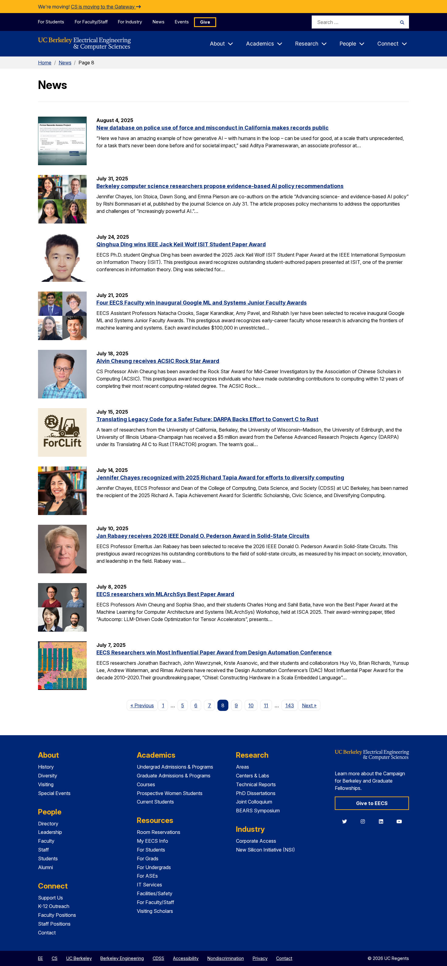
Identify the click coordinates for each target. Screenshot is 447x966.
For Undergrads (154, 867)
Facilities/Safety (154, 893)
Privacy (260, 958)
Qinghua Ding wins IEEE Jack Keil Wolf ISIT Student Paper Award (181, 244)
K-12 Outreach (53, 906)
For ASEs (147, 876)
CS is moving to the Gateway (103, 7)
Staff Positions (54, 924)
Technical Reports (256, 784)
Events (182, 21)
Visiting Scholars (155, 911)
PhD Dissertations (255, 793)
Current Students (155, 802)
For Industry (130, 21)
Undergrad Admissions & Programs (175, 767)
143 (290, 705)
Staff (43, 850)
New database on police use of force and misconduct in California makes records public (212, 128)
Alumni (45, 867)
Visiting (46, 784)
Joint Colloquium (254, 802)
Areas (242, 767)
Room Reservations (158, 832)
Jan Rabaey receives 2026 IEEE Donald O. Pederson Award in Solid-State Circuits (203, 536)
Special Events (54, 793)
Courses (146, 784)
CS (54, 958)
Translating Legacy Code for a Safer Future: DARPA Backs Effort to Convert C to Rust (207, 419)
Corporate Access (256, 841)
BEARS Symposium (258, 810)
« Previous (144, 705)
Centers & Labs (252, 776)
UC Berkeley (79, 958)
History (46, 767)
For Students (51, 21)
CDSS (158, 958)
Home (44, 63)
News (159, 21)
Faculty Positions (57, 915)
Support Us (50, 898)
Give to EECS (372, 803)
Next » (311, 705)
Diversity (47, 776)
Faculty (46, 841)
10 (251, 705)
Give (205, 22)
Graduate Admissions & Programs (173, 776)
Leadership (50, 832)
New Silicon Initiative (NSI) (265, 850)
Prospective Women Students (170, 793)
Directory (48, 824)
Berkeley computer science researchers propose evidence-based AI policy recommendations (220, 186)
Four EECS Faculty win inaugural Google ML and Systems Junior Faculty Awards (201, 302)
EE (40, 958)
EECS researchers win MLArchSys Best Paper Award (165, 594)
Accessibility (186, 958)
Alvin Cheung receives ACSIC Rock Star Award (157, 361)
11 (266, 705)
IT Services (149, 885)
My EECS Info (152, 841)
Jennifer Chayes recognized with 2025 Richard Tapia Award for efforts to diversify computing (220, 477)
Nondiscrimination (225, 958)
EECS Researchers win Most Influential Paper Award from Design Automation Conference (214, 652)
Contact (47, 933)
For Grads (147, 858)
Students (48, 858)
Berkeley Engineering (122, 958)
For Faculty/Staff (91, 21)
